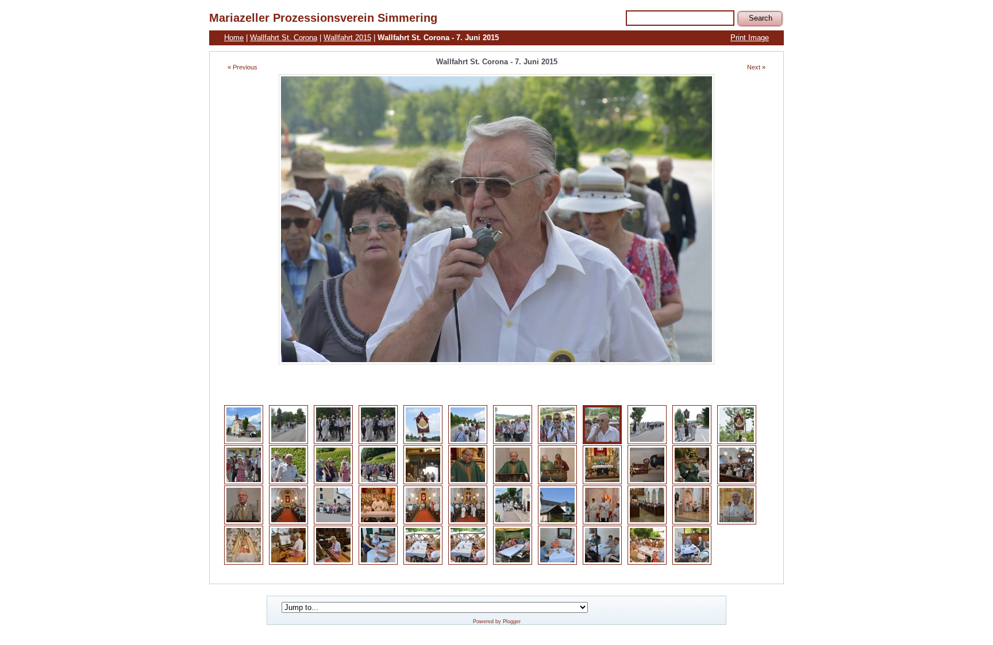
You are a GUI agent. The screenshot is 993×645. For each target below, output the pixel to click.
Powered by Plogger (497, 621)
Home (234, 37)
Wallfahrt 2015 (347, 37)
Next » (756, 67)
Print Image (749, 37)
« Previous (242, 67)
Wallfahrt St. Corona (283, 37)
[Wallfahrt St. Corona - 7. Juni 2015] (243, 442)
